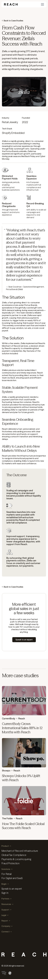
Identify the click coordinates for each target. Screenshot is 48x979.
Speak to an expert (11, 888)
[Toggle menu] (42, 4)
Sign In (4, 892)
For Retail (6, 874)
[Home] (11, 4)
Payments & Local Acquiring (16, 859)
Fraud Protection (10, 863)
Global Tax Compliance (13, 855)
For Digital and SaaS (12, 878)
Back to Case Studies (13, 20)
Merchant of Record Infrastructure (19, 850)
